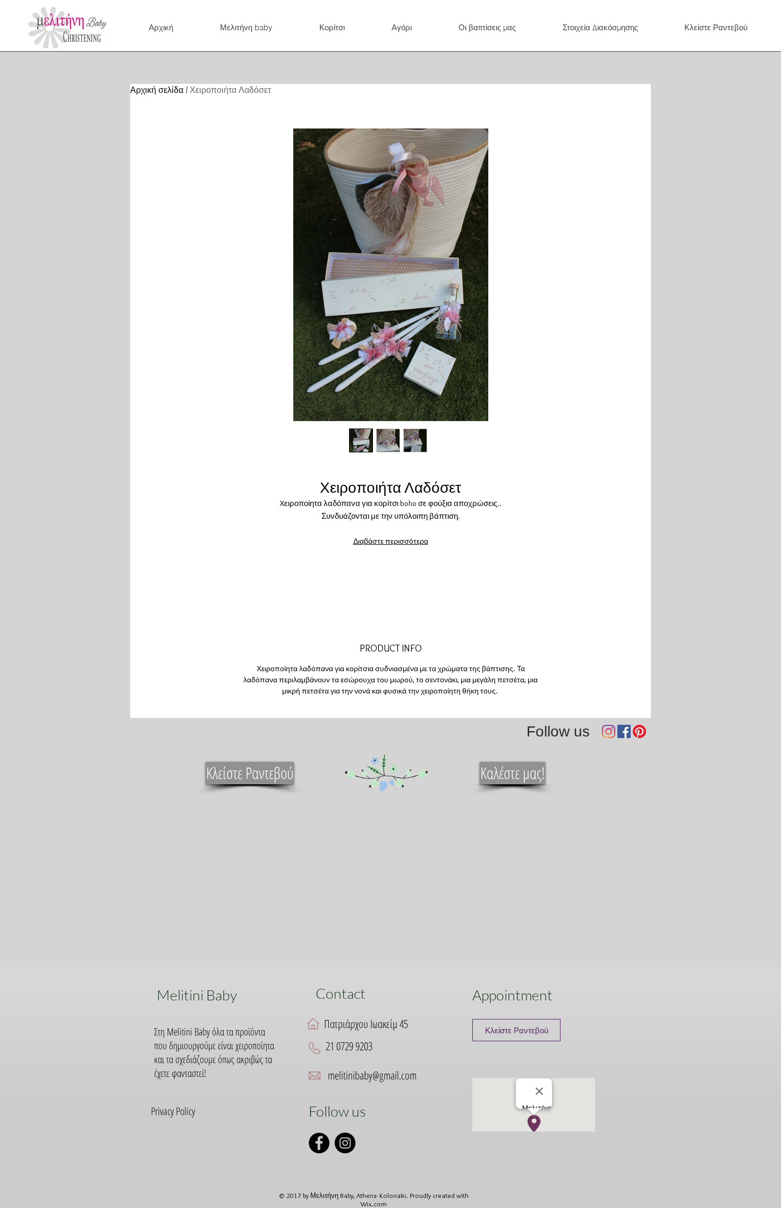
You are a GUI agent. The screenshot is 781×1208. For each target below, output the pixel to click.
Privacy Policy (173, 1111)
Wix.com (373, 1204)
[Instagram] (608, 731)
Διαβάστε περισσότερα (390, 541)
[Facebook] (624, 731)
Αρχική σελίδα (156, 90)
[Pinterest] (639, 731)
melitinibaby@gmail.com (372, 1075)
